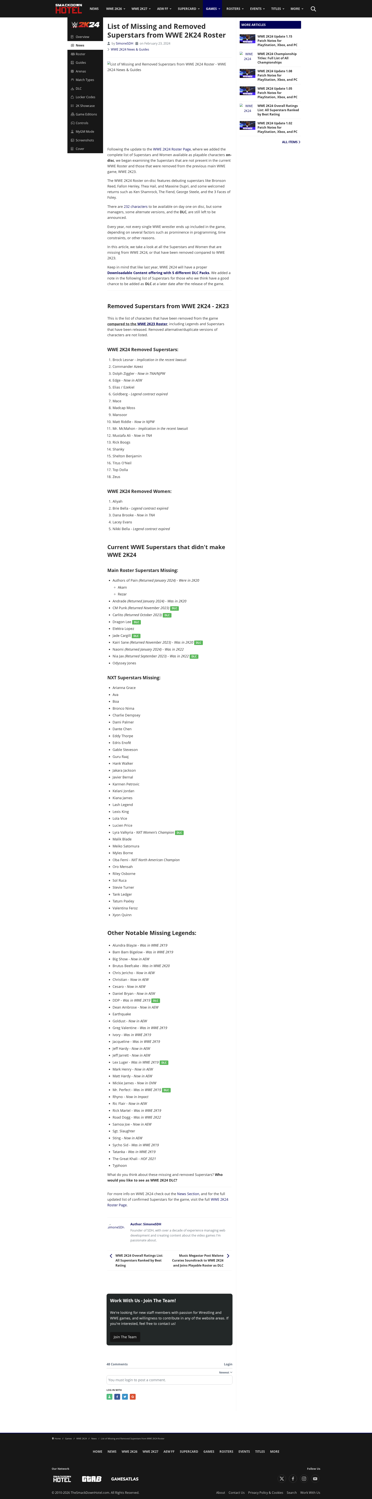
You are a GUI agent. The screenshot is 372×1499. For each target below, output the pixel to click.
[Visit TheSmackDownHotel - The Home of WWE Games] (62, 1479)
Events (256, 9)
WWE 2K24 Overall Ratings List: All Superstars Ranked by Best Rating (278, 110)
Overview (82, 37)
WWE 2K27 (139, 9)
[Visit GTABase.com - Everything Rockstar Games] (91, 1479)
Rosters (233, 9)
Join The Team (125, 1337)
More (295, 9)
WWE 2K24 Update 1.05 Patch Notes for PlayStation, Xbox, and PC (277, 92)
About (220, 1492)
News (94, 9)
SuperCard (187, 9)
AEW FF (162, 9)
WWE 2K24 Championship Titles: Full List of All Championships (277, 58)
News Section (188, 1193)
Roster (80, 54)
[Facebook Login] (117, 1397)
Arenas (81, 71)
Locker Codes (85, 97)
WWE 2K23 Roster (152, 324)
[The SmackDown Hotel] (68, 8)
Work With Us (310, 1492)
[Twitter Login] (125, 1397)
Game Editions (86, 114)
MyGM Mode (85, 131)
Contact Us (237, 1492)
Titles (276, 9)
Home (97, 1451)
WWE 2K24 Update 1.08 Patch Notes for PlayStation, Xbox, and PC (277, 75)
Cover (80, 149)
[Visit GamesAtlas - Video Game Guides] (125, 1479)
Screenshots (85, 140)
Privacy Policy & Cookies (265, 1492)
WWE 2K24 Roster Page (172, 149)
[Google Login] (133, 1397)
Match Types (85, 80)
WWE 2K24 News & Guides (130, 49)
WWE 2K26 (114, 9)
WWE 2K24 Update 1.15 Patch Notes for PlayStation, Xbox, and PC (277, 40)
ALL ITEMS (290, 142)
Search (292, 1492)
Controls (82, 123)
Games (211, 9)
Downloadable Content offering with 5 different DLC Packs (158, 272)
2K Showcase (85, 106)
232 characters (136, 206)
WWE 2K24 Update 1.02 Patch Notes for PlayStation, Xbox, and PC (277, 127)
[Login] (109, 1397)
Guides (81, 62)
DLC (79, 88)
